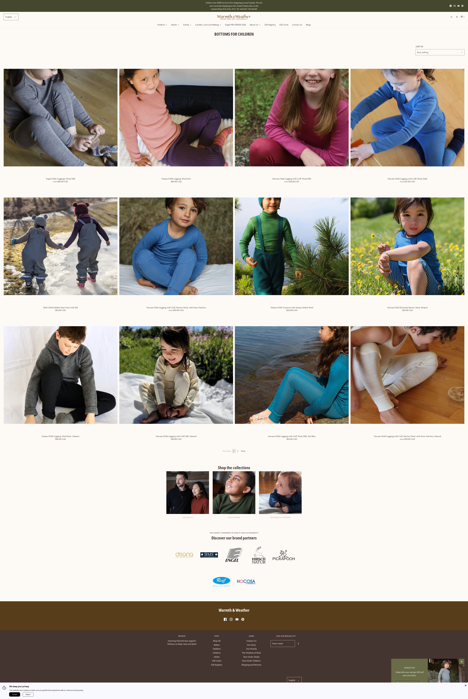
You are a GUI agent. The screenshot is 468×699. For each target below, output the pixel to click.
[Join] (298, 643)
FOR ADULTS (188, 517)
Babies (217, 645)
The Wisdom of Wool (251, 653)
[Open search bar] (451, 17)
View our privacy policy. (75, 690)
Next (243, 451)
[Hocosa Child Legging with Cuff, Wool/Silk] (292, 118)
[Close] (465, 685)
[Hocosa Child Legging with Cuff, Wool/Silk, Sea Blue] (292, 375)
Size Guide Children (251, 660)
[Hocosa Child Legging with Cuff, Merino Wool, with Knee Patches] (176, 246)
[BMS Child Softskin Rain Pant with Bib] (60, 246)
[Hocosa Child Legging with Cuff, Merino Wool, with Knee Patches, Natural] (407, 375)
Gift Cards (283, 24)
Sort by (419, 47)
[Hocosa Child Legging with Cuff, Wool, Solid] (407, 118)
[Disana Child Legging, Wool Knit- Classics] (60, 375)
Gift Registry (270, 24)
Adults (216, 657)
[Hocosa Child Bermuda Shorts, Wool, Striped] (407, 246)
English (9, 17)
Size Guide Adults (251, 657)
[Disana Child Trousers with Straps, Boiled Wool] (292, 246)
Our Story (251, 645)
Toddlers (217, 649)
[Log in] (456, 17)
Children (217, 653)
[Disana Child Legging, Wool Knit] (176, 118)
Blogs (308, 24)
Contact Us (297, 24)
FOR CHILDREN (234, 517)
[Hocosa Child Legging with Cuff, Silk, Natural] (176, 375)
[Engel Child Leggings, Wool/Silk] (60, 118)
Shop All (216, 641)
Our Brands (251, 649)
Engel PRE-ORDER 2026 (235, 24)
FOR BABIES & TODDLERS (280, 517)
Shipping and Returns (251, 665)
